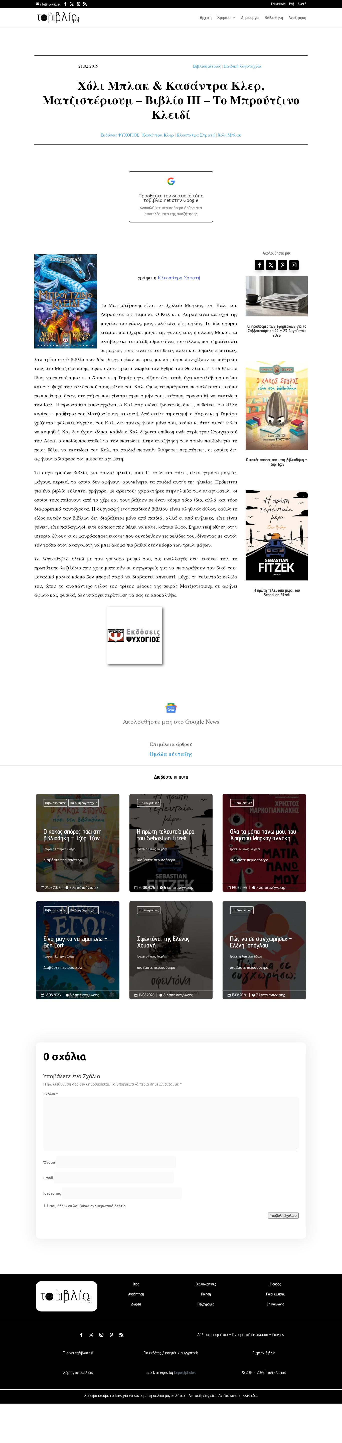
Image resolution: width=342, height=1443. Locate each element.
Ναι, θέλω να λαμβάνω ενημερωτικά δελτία (87, 1205)
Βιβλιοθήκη (274, 18)
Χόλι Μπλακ (229, 135)
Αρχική (206, 18)
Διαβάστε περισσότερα (63, 860)
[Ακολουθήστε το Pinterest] (282, 265)
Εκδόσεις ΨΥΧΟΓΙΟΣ (120, 135)
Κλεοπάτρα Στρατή (196, 135)
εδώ (213, 1395)
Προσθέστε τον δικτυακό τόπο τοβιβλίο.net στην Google (171, 198)
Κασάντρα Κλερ (158, 135)
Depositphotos (184, 1372)
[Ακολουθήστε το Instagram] (294, 265)
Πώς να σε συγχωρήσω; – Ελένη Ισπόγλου (264, 954)
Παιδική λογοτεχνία (243, 66)
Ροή (291, 4)
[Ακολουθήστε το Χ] (271, 265)
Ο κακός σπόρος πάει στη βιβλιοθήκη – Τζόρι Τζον (276, 462)
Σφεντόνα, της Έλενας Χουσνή (171, 954)
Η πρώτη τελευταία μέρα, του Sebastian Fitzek (277, 592)
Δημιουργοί (250, 18)
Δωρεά (302, 4)
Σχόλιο (50, 1093)
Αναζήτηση (297, 18)
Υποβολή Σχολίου (283, 1215)
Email (48, 1177)
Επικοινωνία (278, 4)
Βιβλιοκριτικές (207, 66)
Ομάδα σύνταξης (171, 754)
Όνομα (49, 1162)
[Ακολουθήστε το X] (91, 1335)
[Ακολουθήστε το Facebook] (259, 265)
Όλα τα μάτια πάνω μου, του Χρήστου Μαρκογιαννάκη (264, 847)
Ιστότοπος (52, 1193)
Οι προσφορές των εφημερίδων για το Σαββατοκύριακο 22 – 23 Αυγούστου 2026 (276, 331)
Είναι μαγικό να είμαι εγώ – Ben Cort (77, 954)
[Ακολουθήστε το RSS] (121, 1335)
